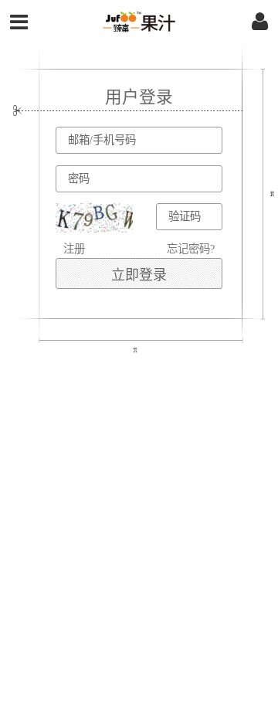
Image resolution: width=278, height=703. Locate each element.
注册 (74, 249)
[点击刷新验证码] (94, 218)
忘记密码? (191, 249)
